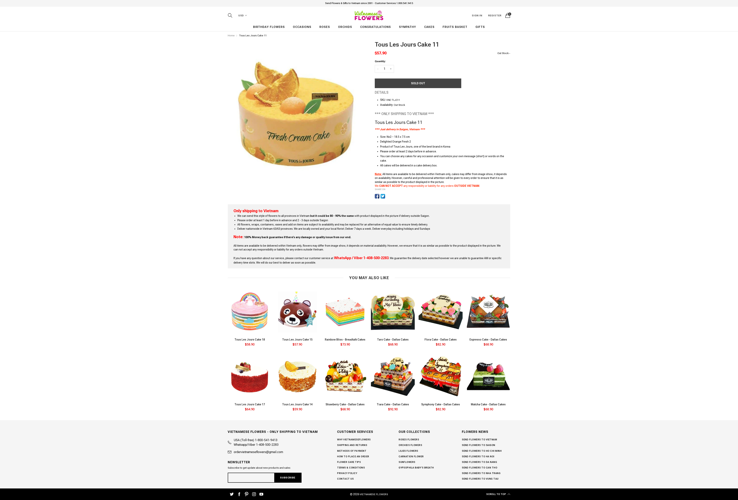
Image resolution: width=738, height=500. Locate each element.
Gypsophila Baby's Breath (416, 467)
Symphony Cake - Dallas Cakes (440, 404)
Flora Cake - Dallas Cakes (441, 339)
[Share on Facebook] (377, 196)
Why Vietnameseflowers (354, 439)
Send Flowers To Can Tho (479, 467)
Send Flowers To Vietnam (479, 439)
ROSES (324, 27)
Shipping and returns (352, 445)
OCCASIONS (302, 27)
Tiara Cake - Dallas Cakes (393, 404)
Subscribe (287, 477)
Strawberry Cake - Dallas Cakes (345, 404)
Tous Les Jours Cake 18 (249, 339)
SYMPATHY (407, 27)
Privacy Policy (347, 473)
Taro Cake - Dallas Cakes (393, 339)
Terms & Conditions (351, 467)
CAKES (429, 27)
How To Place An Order (353, 456)
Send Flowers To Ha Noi (478, 456)
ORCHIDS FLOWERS (410, 445)
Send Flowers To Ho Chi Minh (482, 451)
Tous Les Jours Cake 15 (297, 339)
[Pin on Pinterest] (388, 196)
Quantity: (380, 61)
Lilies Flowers (408, 451)
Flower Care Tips (349, 462)
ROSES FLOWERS (409, 439)
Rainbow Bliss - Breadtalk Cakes (345, 339)
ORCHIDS (345, 27)
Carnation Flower (411, 456)
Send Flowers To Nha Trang (481, 473)
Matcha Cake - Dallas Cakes (488, 404)
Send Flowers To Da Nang (479, 462)
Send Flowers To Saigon (478, 445)
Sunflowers (407, 462)
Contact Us (345, 478)
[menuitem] (269, 27)
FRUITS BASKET (455, 27)
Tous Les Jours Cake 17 (249, 404)
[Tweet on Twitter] (383, 196)
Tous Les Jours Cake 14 (297, 404)
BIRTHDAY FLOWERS (269, 27)
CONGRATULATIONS (375, 27)
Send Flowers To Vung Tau (480, 478)
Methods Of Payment (351, 451)
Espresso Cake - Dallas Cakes (488, 339)
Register (494, 15)
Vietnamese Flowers (374, 494)
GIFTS (480, 27)
